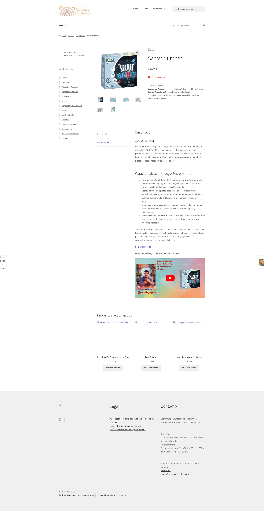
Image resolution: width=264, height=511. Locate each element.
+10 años (176, 89)
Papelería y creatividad (72, 105)
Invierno (65, 119)
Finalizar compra (158, 8)
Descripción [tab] (102, 134)
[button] (137, 52)
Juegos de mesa (165, 89)
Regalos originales (70, 91)
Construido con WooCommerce (111, 495)
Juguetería (80, 35)
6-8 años (185, 89)
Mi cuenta (135, 8)
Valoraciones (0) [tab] (104, 142)
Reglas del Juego (143, 246)
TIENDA (62, 25)
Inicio (64, 35)
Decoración (67, 129)
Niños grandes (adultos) (182, 92)
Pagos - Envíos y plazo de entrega (125, 425)
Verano (65, 110)
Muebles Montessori (70, 133)
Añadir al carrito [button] (113, 367)
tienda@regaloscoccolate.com (175, 474)
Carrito (145, 8)
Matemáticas (193, 95)
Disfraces (66, 82)
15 (158, 95)
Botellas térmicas (69, 124)
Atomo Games (166, 95)
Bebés (64, 78)
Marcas (168, 92)
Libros (64, 101)
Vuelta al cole (68, 115)
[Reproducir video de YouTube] (170, 278)
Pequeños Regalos (70, 87)
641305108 (165, 470)
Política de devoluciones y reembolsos (127, 429)
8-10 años (193, 89)
